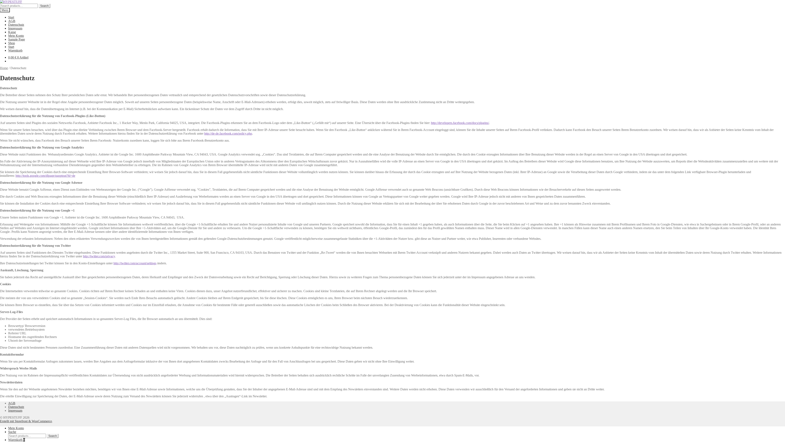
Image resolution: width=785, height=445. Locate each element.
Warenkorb (15, 50)
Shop (11, 43)
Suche (12, 432)
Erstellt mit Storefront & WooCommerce (26, 421)
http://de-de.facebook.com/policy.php (228, 133)
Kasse (12, 32)
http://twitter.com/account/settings (134, 263)
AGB (11, 21)
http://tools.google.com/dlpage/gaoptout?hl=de (45, 175)
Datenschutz (16, 24)
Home (4, 68)
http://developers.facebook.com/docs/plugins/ (460, 123)
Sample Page (16, 39)
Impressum (15, 28)
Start (11, 17)
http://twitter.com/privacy (99, 256)
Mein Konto (16, 35)
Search (44, 5)
